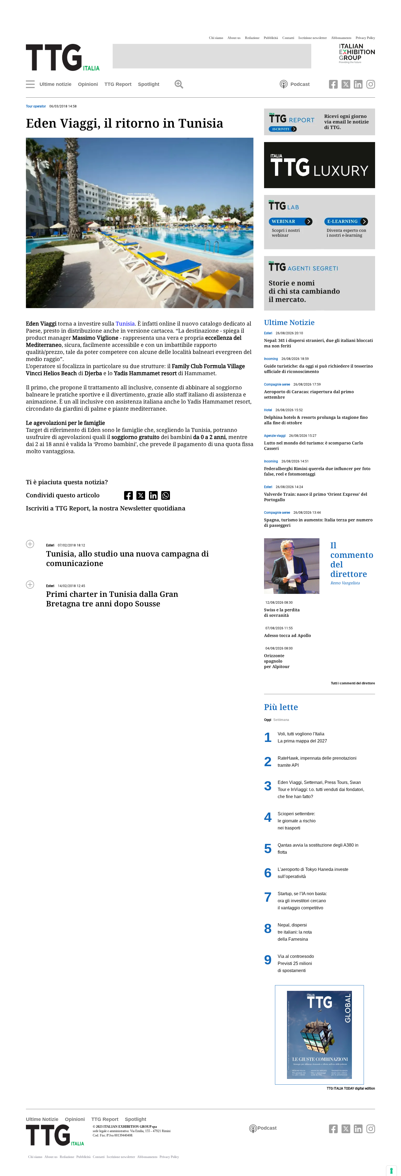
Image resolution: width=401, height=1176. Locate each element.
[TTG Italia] (63, 57)
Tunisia (125, 323)
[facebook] (333, 84)
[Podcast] (283, 84)
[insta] (369, 84)
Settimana (281, 720)
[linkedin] (357, 84)
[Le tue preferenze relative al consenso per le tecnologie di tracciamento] (391, 1171)
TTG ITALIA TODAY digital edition (351, 1088)
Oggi (267, 720)
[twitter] (345, 84)
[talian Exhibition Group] (357, 53)
